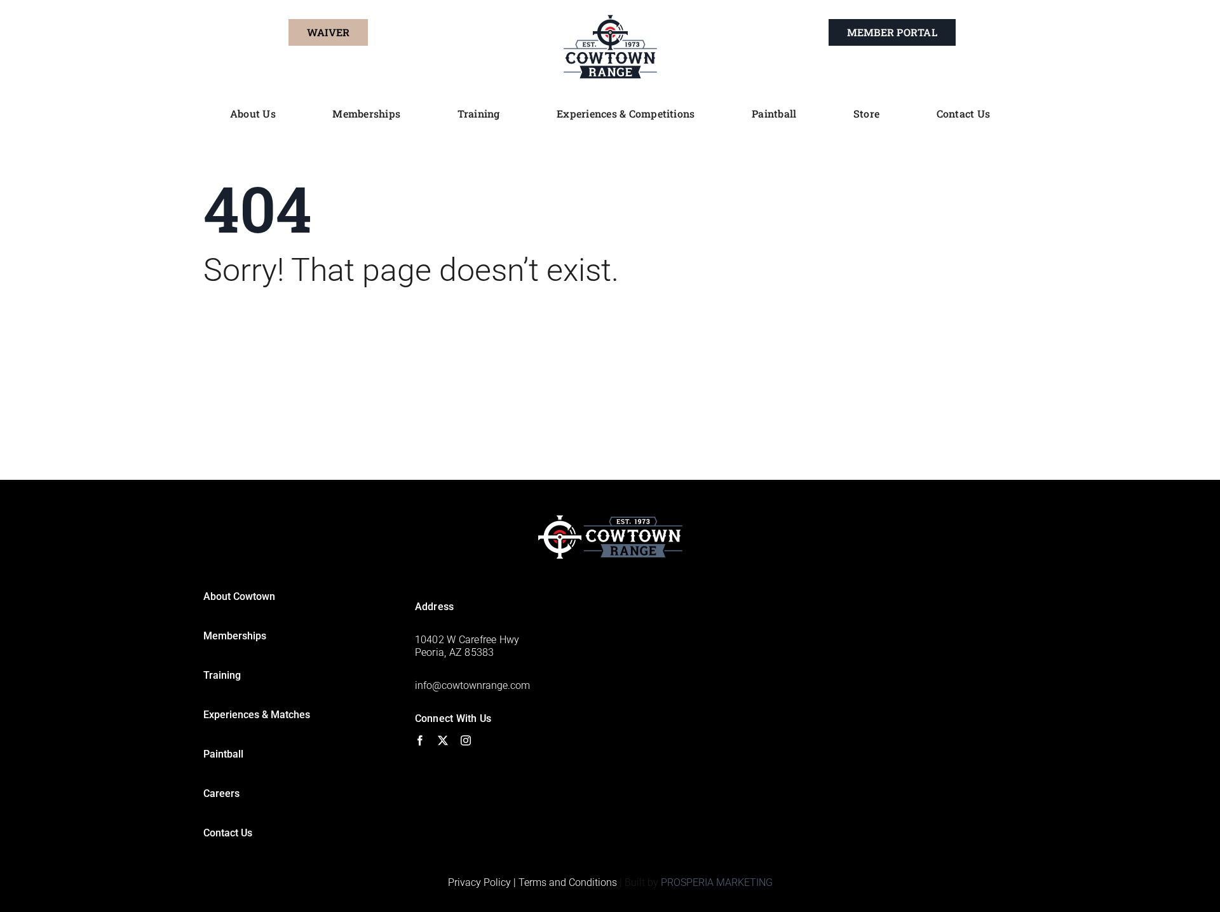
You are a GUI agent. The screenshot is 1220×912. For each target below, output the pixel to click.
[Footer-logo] (610, 520)
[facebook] (420, 740)
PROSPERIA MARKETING (717, 882)
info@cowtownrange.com (472, 685)
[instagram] (466, 740)
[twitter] (443, 740)
